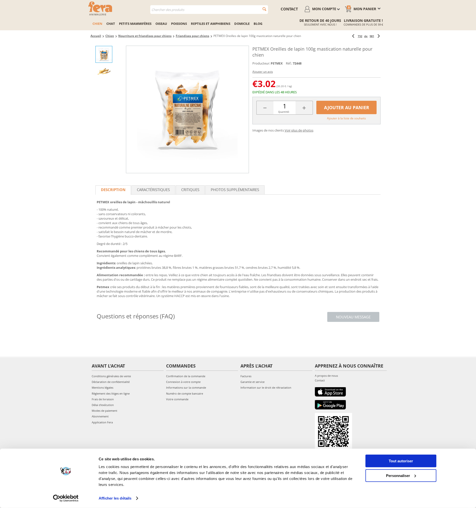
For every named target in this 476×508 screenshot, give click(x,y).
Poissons (179, 23)
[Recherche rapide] (264, 9)
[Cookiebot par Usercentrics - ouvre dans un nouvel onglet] (66, 498)
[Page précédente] (353, 36)
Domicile (242, 23)
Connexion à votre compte (183, 382)
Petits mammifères (135, 23)
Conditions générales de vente (111, 376)
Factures (245, 376)
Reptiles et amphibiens (210, 23)
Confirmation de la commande (185, 376)
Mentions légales (102, 387)
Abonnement (100, 416)
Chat (110, 23)
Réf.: (289, 63)
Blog (258, 23)
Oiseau (161, 23)
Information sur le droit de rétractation (265, 387)
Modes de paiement (104, 410)
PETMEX (277, 63)
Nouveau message (353, 316)
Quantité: (284, 111)
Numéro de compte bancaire (184, 393)
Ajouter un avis (262, 71)
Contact (320, 380)
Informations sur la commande (186, 387)
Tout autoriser (401, 461)
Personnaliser (398, 475)
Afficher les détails (115, 498)
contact (289, 8)
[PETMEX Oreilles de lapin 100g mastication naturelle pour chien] (187, 109)
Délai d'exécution (103, 405)
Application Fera (102, 422)
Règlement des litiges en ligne (111, 393)
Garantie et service (252, 382)
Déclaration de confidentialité (111, 382)
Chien (97, 23)
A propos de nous (326, 375)
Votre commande (177, 399)
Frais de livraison (103, 399)
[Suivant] (379, 36)
